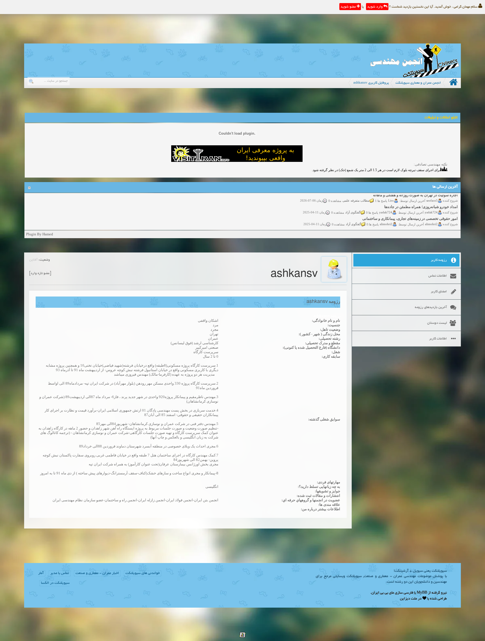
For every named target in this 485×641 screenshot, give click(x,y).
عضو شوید (348, 7)
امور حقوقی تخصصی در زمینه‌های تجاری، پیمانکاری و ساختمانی (410, 213)
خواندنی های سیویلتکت (142, 573)
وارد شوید (375, 7)
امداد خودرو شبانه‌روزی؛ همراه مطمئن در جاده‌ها (421, 201)
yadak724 (431, 206)
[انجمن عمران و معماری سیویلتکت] (414, 76)
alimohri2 (431, 218)
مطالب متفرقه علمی (356, 195)
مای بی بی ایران (382, 593)
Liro (391, 195)
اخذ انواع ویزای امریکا (441, 225)
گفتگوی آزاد (353, 206)
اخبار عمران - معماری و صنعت (97, 573)
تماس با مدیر (59, 573)
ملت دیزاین (408, 599)
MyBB (422, 593)
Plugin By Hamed (39, 234)
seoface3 (432, 195)
